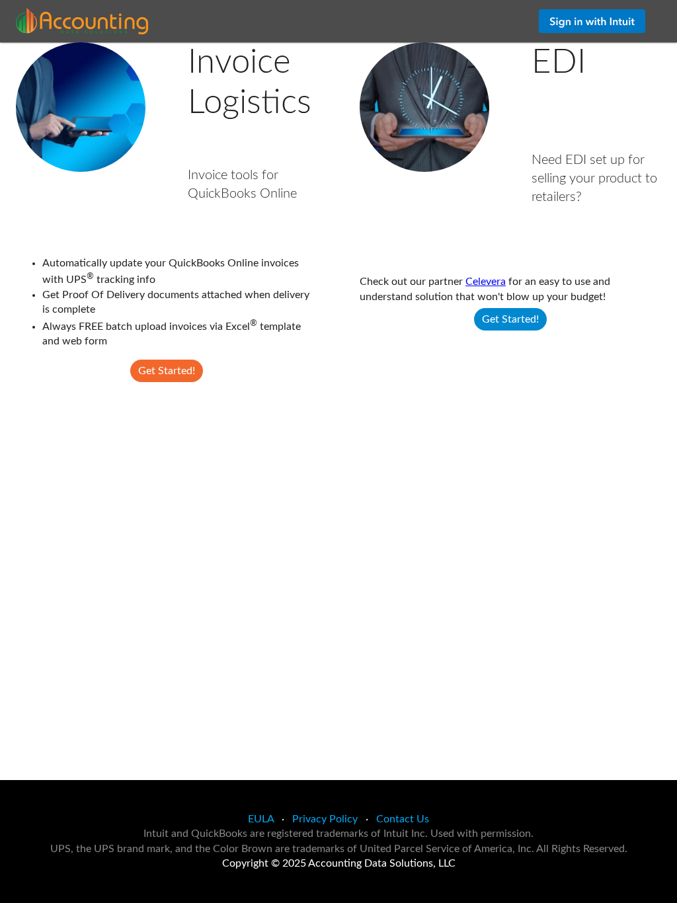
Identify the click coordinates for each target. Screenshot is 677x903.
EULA (261, 819)
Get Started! (166, 371)
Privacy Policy (325, 819)
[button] (592, 21)
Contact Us (402, 819)
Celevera (485, 281)
